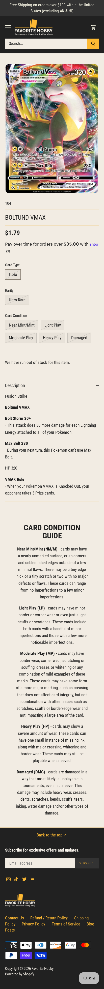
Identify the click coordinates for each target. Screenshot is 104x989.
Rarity (9, 290)
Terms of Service (66, 923)
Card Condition (16, 315)
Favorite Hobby (43, 968)
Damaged (79, 337)
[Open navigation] (8, 27)
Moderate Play (21, 337)
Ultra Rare (17, 299)
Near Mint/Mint (22, 325)
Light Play (52, 325)
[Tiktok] (16, 879)
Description (15, 385)
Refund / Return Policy (49, 917)
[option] (52, 129)
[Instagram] (8, 879)
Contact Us (14, 917)
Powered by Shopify (19, 974)
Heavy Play (52, 337)
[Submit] (93, 44)
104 (8, 203)
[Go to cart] (93, 27)
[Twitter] (24, 879)
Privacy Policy (33, 923)
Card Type (12, 265)
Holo (13, 274)
